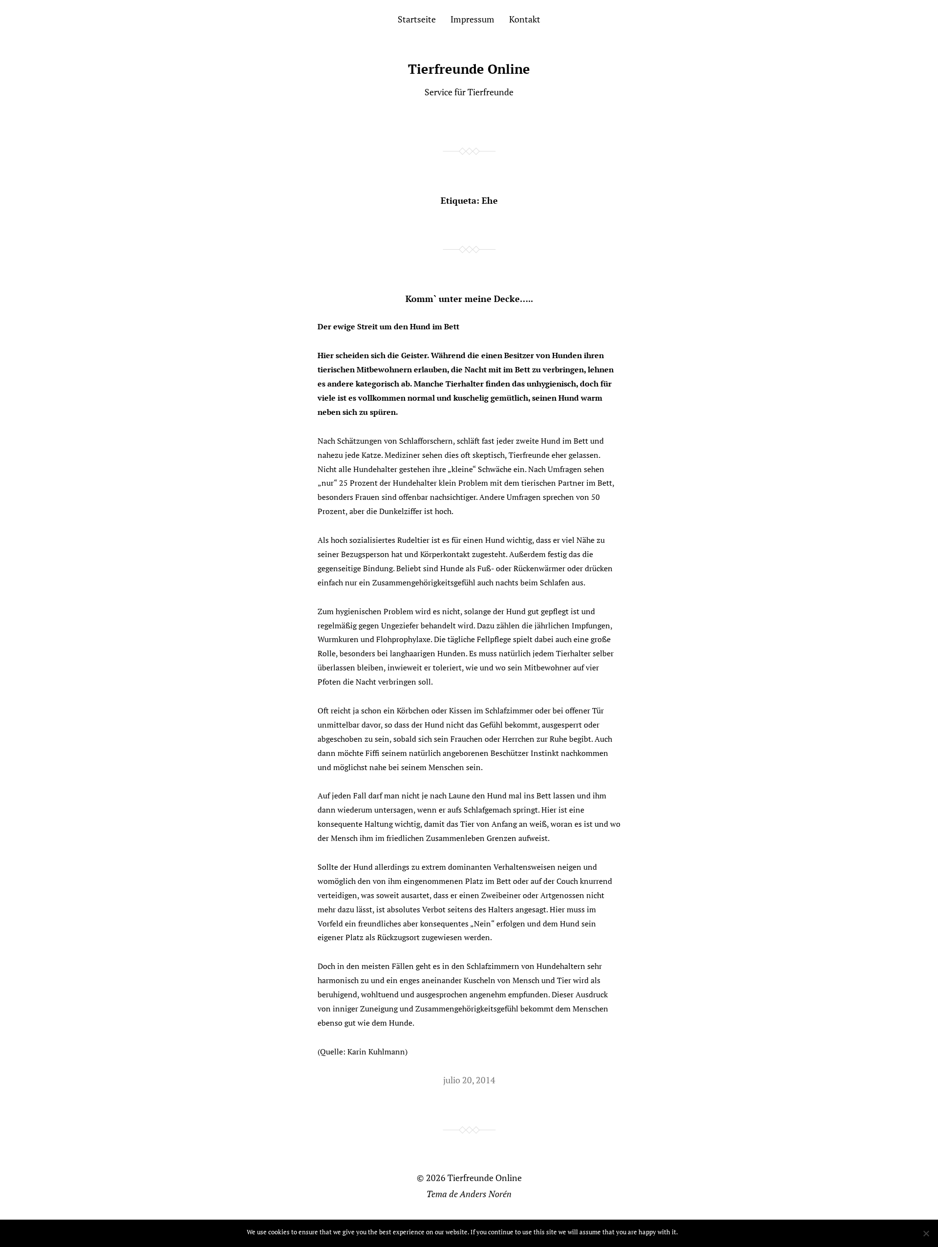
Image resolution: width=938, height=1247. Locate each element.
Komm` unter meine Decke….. (469, 298)
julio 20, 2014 (469, 1080)
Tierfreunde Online (469, 69)
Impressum (472, 19)
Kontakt (524, 19)
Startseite (417, 19)
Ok (687, 1231)
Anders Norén (486, 1194)
